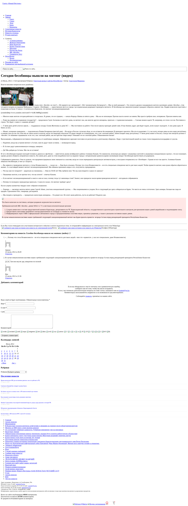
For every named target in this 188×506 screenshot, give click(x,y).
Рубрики (4, 372)
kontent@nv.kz (124, 290)
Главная (8, 15)
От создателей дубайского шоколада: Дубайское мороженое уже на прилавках (34, 430)
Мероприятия (10, 424)
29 (18, 358)
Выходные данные (12, 432)
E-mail (3, 308)
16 (2, 356)
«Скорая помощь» (16, 40)
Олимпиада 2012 (16, 54)
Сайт (3, 312)
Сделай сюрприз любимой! (15, 451)
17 (5, 356)
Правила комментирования (15, 467)
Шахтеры (13, 48)
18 (7, 356)
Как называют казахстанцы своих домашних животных (16, 397)
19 (10, 356)
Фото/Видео (9, 56)
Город (12, 19)
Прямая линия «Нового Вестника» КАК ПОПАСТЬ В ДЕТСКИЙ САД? (32, 471)
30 (2, 361)
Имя (2, 304)
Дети (11, 23)
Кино (12, 25)
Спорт (12, 21)
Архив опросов (11, 422)
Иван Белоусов (15, 44)
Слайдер (49, 81)
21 (15, 356)
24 (5, 358)
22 (18, 356)
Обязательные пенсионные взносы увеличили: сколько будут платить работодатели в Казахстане (41, 434)
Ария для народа (11, 457)
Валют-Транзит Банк (17, 46)
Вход (7, 449)
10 (5, 353)
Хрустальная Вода (12, 447)
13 (12, 353)
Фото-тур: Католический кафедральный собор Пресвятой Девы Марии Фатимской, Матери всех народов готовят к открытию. (52, 443)
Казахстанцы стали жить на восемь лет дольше (22, 437)
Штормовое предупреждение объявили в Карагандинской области (19, 408)
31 (5, 361)
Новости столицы (11, 33)
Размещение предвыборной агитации (19, 64)
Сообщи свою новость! (13, 453)
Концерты (13, 27)
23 (2, 358)
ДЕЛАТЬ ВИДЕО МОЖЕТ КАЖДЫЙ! (19, 459)
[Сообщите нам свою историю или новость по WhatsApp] (80, 228)
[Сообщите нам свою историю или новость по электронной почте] (27, 228)
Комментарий (6, 328)
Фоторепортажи (16, 60)
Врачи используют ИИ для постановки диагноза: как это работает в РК (20, 380)
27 (12, 358)
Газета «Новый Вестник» (12, 3)
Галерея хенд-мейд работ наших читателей (21, 463)
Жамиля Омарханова (17, 42)
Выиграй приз (10, 465)
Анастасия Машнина (77, 81)
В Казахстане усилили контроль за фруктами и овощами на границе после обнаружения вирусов (41, 426)
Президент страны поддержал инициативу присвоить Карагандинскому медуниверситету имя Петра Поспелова (47, 441)
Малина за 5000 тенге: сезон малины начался (22, 428)
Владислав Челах (16, 50)
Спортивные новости (13, 29)
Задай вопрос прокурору (14, 469)
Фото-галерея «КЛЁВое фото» (16, 461)
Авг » (14, 363)
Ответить (8, 254)
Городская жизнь (40, 81)
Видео (12, 58)
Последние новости (10, 376)
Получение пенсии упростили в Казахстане (21, 439)
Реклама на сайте (11, 62)
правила (89, 296)
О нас (7, 473)
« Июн (3, 363)
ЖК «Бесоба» (14, 52)
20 (12, 356)
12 (10, 353)
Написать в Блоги (11, 455)
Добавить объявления (13, 445)
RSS (6, 477)
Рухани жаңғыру (11, 35)
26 (10, 358)
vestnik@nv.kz (32, 486)
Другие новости (11, 479)
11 (7, 353)
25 (7, 358)
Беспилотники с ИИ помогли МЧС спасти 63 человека (15, 414)
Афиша (8, 17)
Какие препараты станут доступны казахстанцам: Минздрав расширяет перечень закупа (38, 436)
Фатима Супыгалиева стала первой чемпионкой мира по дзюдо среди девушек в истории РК (26, 402)
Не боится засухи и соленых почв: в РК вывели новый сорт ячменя (19, 391)
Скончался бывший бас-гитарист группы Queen (14, 386)
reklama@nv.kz (26, 487)
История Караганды (12, 31)
